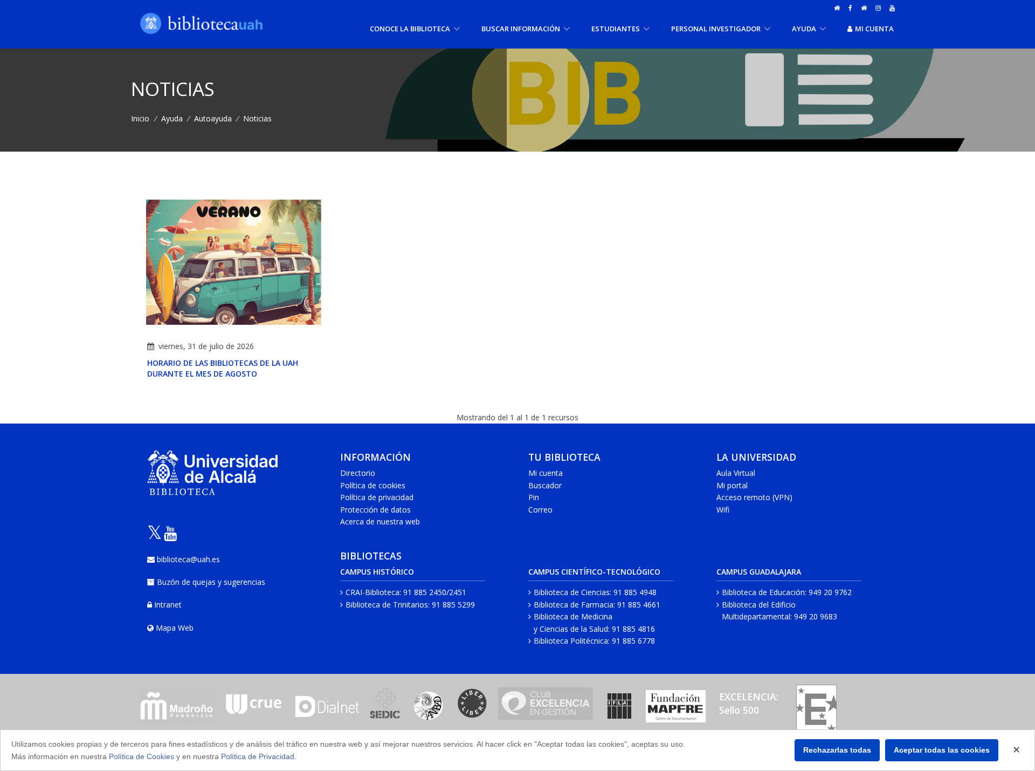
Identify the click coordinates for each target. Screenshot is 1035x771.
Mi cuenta (874, 28)
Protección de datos (375, 509)
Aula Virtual (735, 473)
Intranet (168, 604)
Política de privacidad (376, 497)
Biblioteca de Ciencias (572, 592)
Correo (540, 509)
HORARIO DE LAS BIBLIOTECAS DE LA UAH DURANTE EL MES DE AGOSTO (222, 368)
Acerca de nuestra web (380, 521)
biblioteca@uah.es (188, 559)
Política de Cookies (141, 756)
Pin (533, 497)
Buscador (545, 485)
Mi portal (732, 485)
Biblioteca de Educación (763, 592)
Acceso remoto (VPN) (754, 497)
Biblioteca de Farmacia (573, 604)
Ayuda (172, 118)
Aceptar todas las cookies (942, 750)
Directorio (357, 473)
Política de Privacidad (257, 756)
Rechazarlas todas (837, 750)
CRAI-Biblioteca (372, 592)
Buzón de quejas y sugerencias (211, 582)
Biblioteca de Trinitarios (387, 604)
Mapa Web (175, 628)
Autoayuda (213, 118)
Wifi (722, 509)
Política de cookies (372, 485)
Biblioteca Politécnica (571, 641)
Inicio (140, 118)
